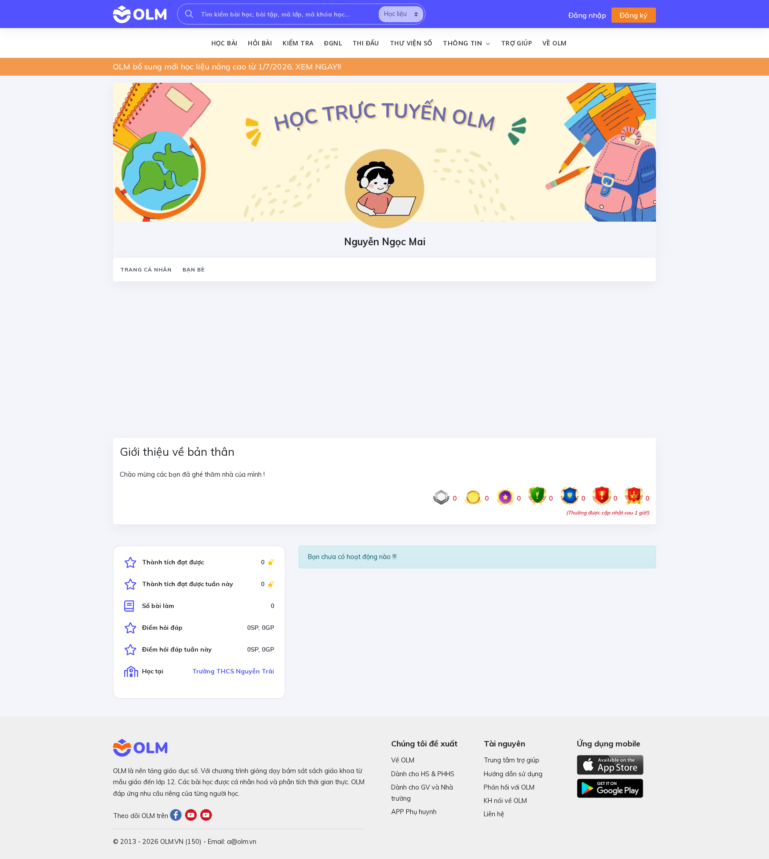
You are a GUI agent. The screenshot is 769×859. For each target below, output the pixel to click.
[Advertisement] (380, 354)
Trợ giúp (516, 43)
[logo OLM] (139, 14)
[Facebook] (177, 816)
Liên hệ (494, 814)
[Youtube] (192, 816)
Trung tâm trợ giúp (511, 760)
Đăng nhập (587, 15)
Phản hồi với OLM (509, 787)
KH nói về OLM (505, 801)
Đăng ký (633, 15)
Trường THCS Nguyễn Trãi (233, 671)
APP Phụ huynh (414, 812)
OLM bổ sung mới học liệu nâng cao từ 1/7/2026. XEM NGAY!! (227, 66)
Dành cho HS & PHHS (422, 774)
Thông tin (463, 43)
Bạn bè (193, 269)
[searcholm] (189, 14)
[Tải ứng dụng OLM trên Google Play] (610, 786)
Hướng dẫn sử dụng (513, 774)
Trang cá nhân (146, 269)
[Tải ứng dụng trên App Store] (610, 764)
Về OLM (554, 43)
